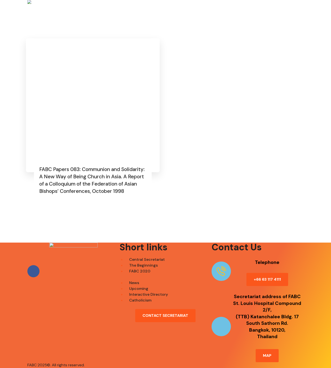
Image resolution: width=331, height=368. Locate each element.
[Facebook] (33, 271)
